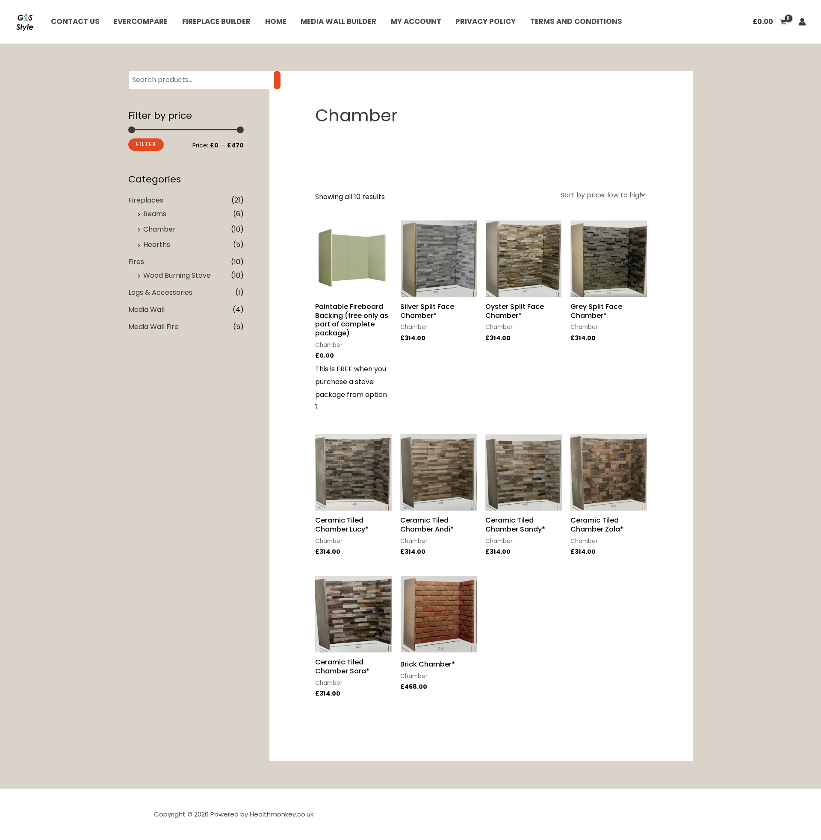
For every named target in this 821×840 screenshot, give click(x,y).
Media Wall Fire (153, 327)
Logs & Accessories (160, 292)
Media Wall (146, 309)
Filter (146, 144)
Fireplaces (145, 200)
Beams (154, 214)
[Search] (277, 80)
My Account (416, 21)
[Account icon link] (802, 22)
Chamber (159, 229)
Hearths (156, 245)
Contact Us (75, 21)
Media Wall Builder (338, 21)
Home (275, 21)
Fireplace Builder (216, 21)
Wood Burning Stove (177, 275)
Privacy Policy (485, 21)
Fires (136, 262)
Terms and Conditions (576, 21)
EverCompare (141, 21)
